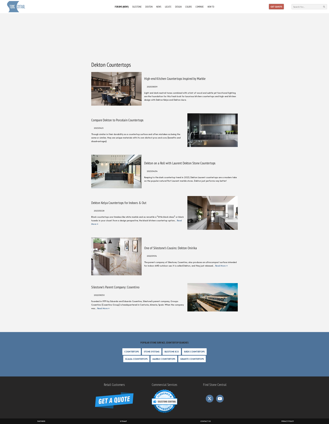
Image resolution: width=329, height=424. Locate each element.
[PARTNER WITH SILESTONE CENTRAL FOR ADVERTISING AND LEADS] (164, 413)
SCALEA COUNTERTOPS (136, 358)
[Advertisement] (164, 39)
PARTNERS (41, 421)
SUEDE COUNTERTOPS (194, 351)
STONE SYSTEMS (151, 351)
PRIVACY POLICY (287, 421)
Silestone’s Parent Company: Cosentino (115, 287)
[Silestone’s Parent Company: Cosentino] (212, 297)
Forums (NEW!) (122, 6)
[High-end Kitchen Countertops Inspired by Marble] (116, 89)
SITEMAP (123, 421)
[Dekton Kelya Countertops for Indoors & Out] (212, 213)
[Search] (324, 6)
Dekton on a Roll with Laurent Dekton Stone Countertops (179, 163)
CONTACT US (205, 421)
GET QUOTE (276, 6)
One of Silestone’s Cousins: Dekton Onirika (170, 247)
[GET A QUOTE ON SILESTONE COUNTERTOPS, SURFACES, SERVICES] (114, 407)
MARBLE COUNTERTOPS (163, 358)
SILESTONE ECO (171, 351)
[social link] (209, 398)
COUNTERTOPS (131, 351)
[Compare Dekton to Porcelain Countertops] (212, 130)
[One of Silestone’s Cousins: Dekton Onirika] (116, 256)
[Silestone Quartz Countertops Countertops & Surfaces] (16, 6)
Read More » (221, 265)
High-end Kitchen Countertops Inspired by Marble (174, 78)
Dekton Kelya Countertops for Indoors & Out (118, 202)
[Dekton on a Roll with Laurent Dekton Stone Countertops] (116, 171)
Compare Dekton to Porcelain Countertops (117, 120)
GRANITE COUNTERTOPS (192, 358)
